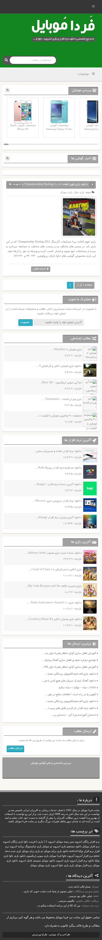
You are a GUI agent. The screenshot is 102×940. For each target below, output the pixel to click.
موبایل (33, 865)
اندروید (54, 865)
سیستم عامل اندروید (30, 860)
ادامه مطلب (39, 268)
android (73, 851)
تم (42, 851)
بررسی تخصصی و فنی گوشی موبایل (51, 763)
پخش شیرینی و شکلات (86, 891)
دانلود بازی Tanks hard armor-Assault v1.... (54, 602)
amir (96, 896)
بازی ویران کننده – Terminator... (62, 399)
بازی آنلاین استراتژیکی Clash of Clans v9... (55, 569)
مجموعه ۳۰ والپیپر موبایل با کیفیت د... (59, 415)
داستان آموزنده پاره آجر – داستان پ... (73, 715)
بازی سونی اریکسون (37, 856)
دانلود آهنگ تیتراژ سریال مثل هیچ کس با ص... (68, 680)
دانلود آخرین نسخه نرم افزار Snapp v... (58, 484)
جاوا (64, 856)
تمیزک (95, 886)
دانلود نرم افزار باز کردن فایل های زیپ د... (70, 708)
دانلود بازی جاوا (17, 856)
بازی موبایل (66, 192)
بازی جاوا (79, 192)
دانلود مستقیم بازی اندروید (67, 846)
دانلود (91, 860)
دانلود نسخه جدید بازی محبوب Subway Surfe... (53, 553)
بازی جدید (15, 851)
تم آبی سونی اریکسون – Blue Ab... (60, 382)
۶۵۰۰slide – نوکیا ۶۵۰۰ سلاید (77, 687)
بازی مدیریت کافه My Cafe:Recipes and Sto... (53, 586)
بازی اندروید (62, 860)
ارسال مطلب (15, 748)
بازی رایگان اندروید (13, 841)
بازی (71, 865)
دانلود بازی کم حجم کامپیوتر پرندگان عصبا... (70, 673)
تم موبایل (47, 846)
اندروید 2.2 (49, 841)
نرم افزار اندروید (78, 860)
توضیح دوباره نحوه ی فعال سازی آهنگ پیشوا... (69, 660)
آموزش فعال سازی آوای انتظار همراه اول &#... (68, 667)
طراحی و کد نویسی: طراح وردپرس (51, 934)
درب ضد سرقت (90, 905)
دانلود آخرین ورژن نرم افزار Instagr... (59, 517)
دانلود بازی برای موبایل (56, 851)
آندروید (70, 856)
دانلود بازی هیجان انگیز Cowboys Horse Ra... (54, 619)
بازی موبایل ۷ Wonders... (66, 349)
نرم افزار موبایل (91, 846)
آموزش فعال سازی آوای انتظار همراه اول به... (69, 653)
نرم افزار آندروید (84, 856)
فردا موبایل (55, 856)
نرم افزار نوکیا (86, 851)
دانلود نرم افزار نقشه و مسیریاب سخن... (57, 451)
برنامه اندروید (17, 846)
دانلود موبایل (48, 860)
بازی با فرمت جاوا (33, 841)
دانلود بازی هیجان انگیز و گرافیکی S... (59, 366)
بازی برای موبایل (31, 851)
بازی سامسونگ (33, 846)
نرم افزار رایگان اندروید (87, 841)
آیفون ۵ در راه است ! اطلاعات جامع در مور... (70, 694)
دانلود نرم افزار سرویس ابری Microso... (57, 501)
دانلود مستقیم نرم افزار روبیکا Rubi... (58, 467)
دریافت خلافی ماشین (87, 900)
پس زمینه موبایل (65, 841)
